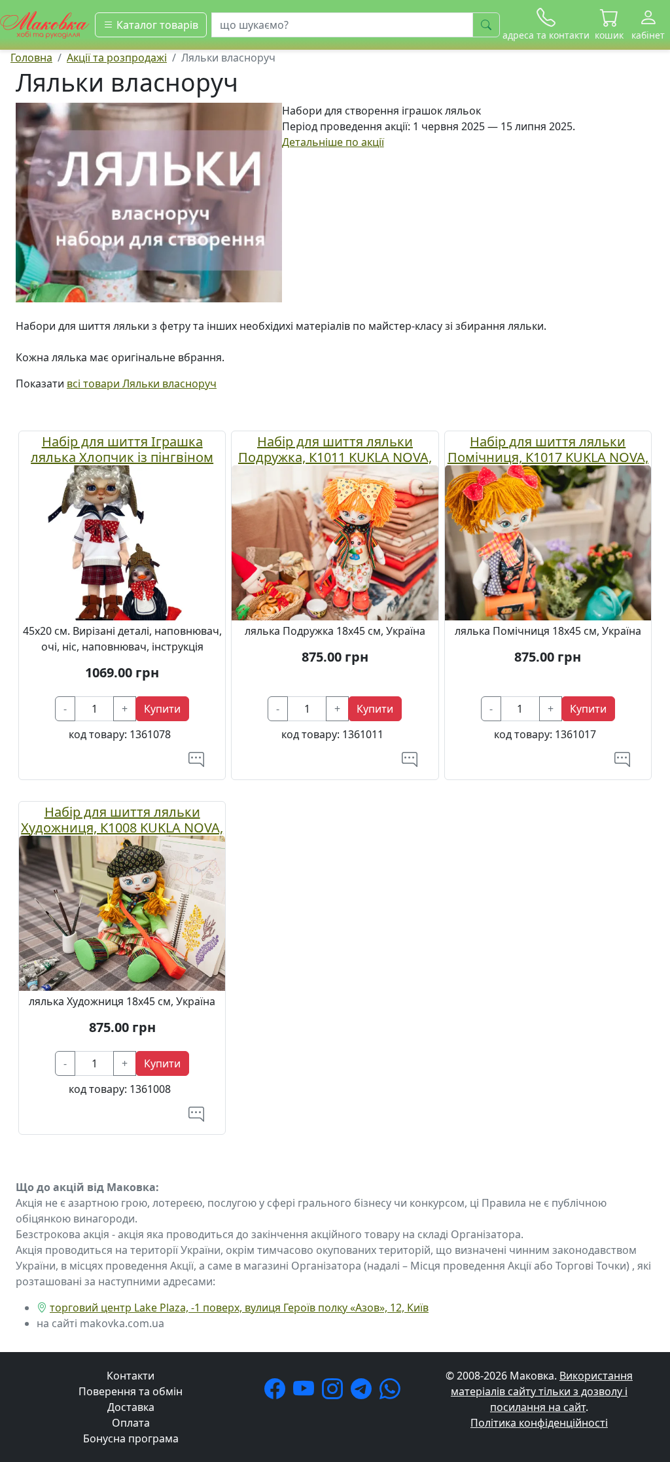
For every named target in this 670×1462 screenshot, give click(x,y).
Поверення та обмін (131, 1391)
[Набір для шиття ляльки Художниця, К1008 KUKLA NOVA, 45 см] (122, 911)
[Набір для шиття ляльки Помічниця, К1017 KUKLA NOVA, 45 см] (548, 542)
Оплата (131, 1423)
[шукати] (486, 24)
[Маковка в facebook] (277, 1392)
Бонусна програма (131, 1438)
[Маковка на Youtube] (306, 1392)
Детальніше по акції (333, 142)
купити (162, 709)
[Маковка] (45, 23)
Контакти (130, 1375)
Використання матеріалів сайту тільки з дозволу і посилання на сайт (542, 1391)
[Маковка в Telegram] (364, 1392)
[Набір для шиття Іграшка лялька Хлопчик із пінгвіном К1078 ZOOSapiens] (122, 542)
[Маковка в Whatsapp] (392, 1392)
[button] (609, 25)
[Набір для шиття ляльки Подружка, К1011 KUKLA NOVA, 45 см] (335, 542)
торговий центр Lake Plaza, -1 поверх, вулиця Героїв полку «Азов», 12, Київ (239, 1307)
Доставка (130, 1407)
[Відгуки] (196, 759)
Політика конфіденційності (539, 1423)
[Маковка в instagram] (335, 1392)
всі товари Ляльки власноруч (142, 383)
